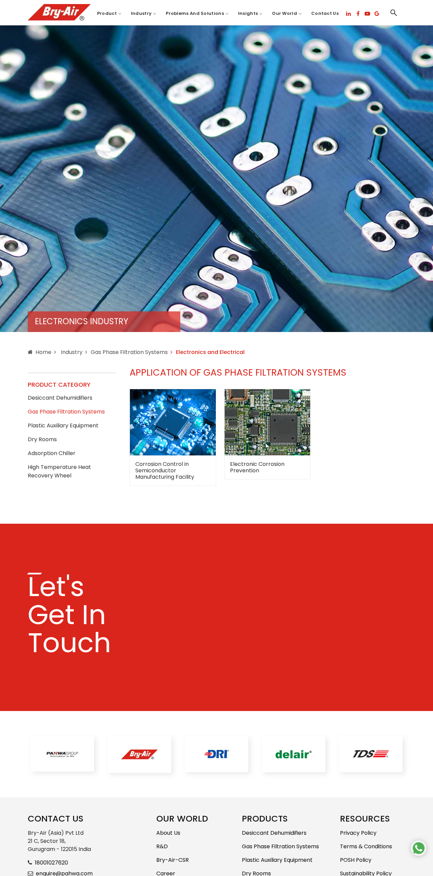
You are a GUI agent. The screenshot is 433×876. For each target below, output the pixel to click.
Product (107, 13)
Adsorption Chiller (51, 453)
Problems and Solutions (195, 13)
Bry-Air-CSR (172, 860)
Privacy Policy (358, 833)
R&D (162, 846)
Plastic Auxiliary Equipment (63, 425)
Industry (141, 13)
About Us (168, 833)
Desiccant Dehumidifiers (60, 398)
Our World (284, 13)
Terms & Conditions (366, 846)
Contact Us (325, 13)
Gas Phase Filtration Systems (129, 352)
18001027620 (51, 863)
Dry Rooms (42, 439)
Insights (248, 13)
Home (43, 352)
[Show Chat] (418, 848)
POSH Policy (355, 860)
